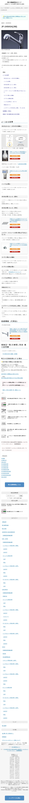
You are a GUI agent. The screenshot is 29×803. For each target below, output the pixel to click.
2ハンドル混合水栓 (7, 687)
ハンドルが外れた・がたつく (10, 101)
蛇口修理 (4, 725)
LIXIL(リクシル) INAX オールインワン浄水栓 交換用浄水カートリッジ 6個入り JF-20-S (18, 220)
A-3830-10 (3, 460)
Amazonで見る (15, 155)
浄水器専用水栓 (6, 657)
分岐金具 (4, 521)
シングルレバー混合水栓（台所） (11, 566)
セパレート (6, 616)
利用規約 (4, 736)
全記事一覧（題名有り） (8, 733)
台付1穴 (5, 552)
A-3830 (3, 458)
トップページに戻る (14, 798)
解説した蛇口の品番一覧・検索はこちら (12, 390)
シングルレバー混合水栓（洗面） (11, 545)
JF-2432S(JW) (4, 465)
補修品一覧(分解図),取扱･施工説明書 (11, 114)
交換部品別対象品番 (7, 535)
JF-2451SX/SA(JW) (6, 475)
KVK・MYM (5, 538)
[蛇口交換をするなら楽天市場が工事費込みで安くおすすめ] (14, 507)
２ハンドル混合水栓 (7, 555)
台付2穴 (5, 549)
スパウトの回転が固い (9, 98)
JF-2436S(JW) (4, 467)
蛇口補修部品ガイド (14, 2)
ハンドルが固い (7, 81)
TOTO (3, 647)
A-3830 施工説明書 (22, 164)
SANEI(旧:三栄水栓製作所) (8, 532)
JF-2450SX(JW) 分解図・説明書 (10, 353)
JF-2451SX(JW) (5, 473)
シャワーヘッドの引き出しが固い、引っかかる (14, 107)
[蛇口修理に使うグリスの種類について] (12, 513)
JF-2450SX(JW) (5, 469)
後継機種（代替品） (7, 111)
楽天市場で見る (15, 158)
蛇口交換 (4, 528)
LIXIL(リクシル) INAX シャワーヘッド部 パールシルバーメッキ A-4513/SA (18, 245)
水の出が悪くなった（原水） (10, 84)
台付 (4, 559)
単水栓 (4, 653)
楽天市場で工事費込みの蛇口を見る (10, 374)
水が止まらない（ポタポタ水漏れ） (12, 78)
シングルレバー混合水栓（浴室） (11, 663)
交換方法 (5, 596)
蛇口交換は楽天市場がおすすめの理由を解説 (12, 378)
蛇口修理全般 (5, 525)
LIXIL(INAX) (5, 589)
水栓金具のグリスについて (15, 272)
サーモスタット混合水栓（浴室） (11, 579)
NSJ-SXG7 (4, 477)
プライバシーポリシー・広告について (11, 740)
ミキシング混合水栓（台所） (10, 660)
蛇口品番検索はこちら (14, 484)
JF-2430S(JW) (4, 464)
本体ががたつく (7, 104)
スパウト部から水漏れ (9, 95)
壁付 (4, 562)
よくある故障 (6, 75)
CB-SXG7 (3, 462)
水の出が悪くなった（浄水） (10, 87)
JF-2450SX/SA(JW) (6, 471)
